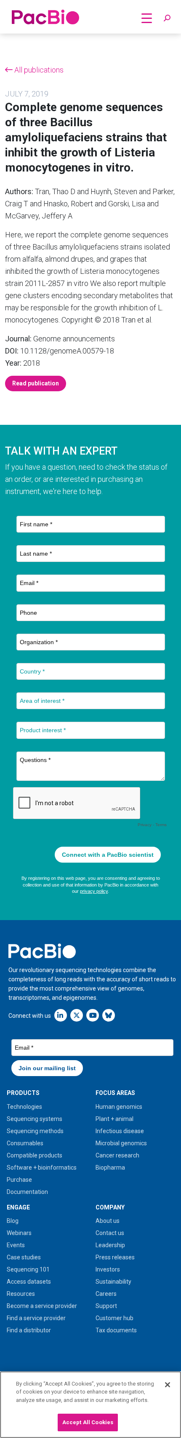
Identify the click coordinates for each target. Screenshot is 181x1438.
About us (108, 1220)
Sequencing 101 (28, 1269)
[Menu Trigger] (147, 17)
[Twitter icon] (76, 1015)
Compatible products (34, 1155)
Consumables (25, 1143)
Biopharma (110, 1167)
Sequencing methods (35, 1131)
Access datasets (29, 1281)
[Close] (167, 1385)
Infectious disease (120, 1131)
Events (16, 1245)
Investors (108, 1269)
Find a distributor (29, 1330)
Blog (13, 1220)
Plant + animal (114, 1119)
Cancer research (117, 1155)
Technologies (24, 1106)
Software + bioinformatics (42, 1167)
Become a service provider (42, 1306)
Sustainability (113, 1281)
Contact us (110, 1233)
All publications (38, 69)
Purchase (19, 1179)
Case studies (24, 1257)
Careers (106, 1293)
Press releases (115, 1257)
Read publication (35, 383)
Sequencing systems (34, 1119)
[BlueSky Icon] (108, 1015)
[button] (167, 18)
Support (106, 1306)
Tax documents (116, 1330)
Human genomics (119, 1106)
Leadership (110, 1245)
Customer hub (114, 1318)
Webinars (19, 1233)
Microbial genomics (121, 1143)
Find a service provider (36, 1318)
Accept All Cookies (87, 1422)
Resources (21, 1293)
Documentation (27, 1191)
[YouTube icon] (92, 1015)
